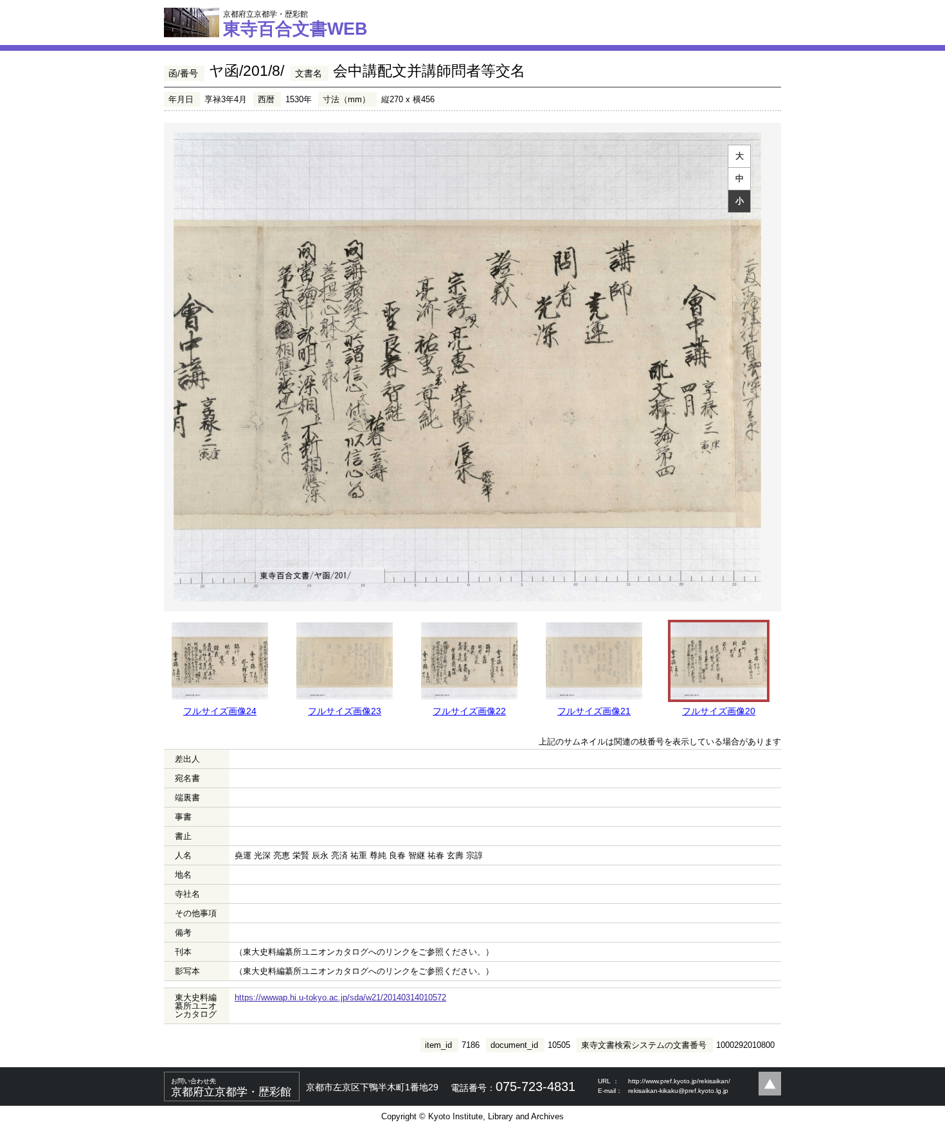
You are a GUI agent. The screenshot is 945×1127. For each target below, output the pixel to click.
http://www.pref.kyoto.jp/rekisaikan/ (679, 1081)
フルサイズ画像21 (594, 711)
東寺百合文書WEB (295, 24)
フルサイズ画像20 (718, 711)
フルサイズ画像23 (344, 711)
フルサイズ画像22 (469, 711)
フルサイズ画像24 (219, 711)
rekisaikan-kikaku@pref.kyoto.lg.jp (678, 1090)
